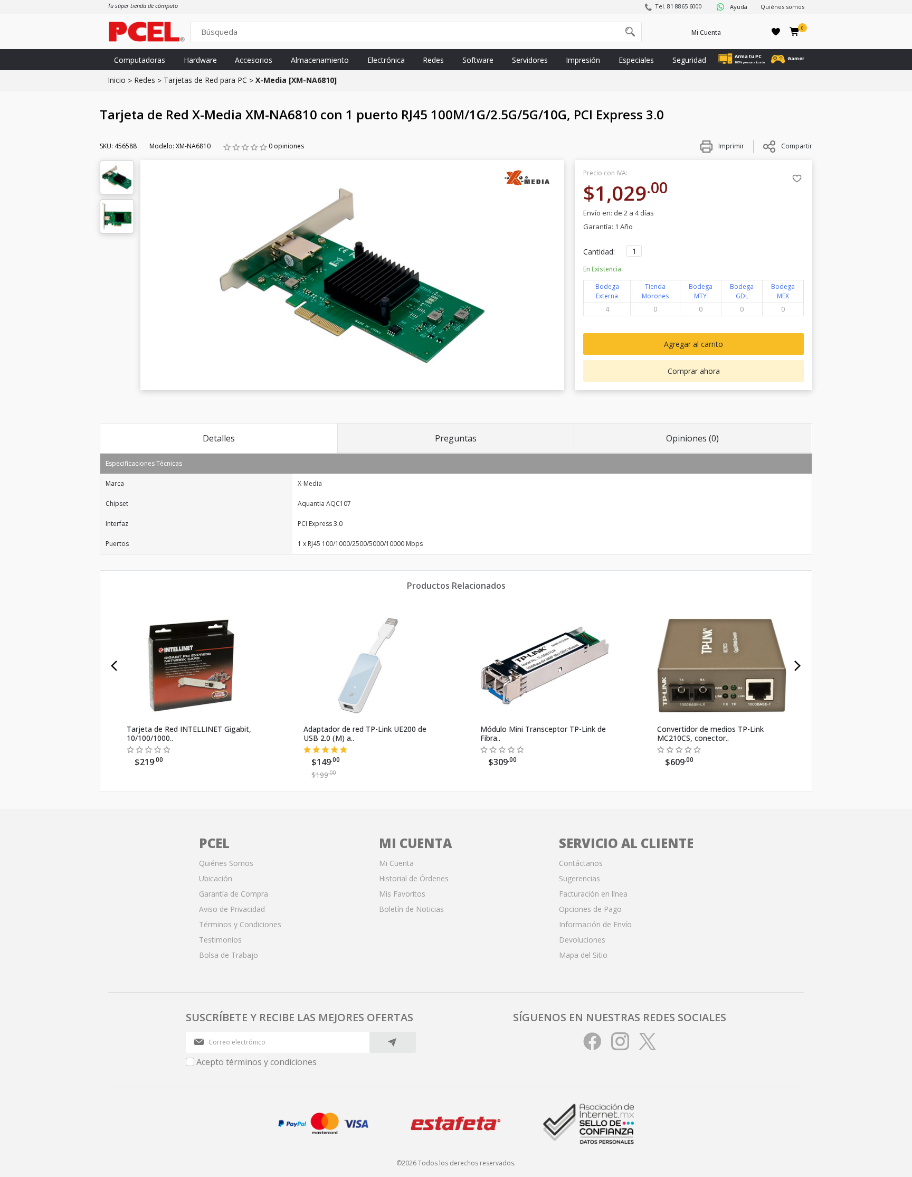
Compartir (796, 146)
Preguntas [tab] (456, 438)
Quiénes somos (782, 7)
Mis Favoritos (402, 894)
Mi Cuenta (706, 32)
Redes (433, 60)
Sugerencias (579, 878)
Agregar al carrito (693, 344)
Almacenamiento (320, 60)
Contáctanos (581, 863)
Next (797, 666)
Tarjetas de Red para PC (205, 80)
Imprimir (730, 146)
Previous (114, 666)
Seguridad (689, 60)
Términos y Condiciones (240, 924)
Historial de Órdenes (414, 878)
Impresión (583, 60)
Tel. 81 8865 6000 (678, 6)
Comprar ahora (694, 371)
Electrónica (386, 60)
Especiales (636, 60)
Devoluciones (582, 940)
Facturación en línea (593, 894)
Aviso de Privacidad (232, 909)
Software (477, 60)
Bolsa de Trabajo (228, 955)
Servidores (530, 60)
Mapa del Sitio (583, 955)
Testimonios (220, 940)
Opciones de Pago (590, 909)
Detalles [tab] (219, 438)
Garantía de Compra (233, 894)
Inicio (117, 80)
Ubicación (215, 878)
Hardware (200, 60)
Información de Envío (595, 924)
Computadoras (139, 60)
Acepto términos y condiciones (256, 1062)
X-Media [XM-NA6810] (296, 80)
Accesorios (253, 60)
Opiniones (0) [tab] (692, 438)
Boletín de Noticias (411, 909)
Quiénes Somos (226, 863)
